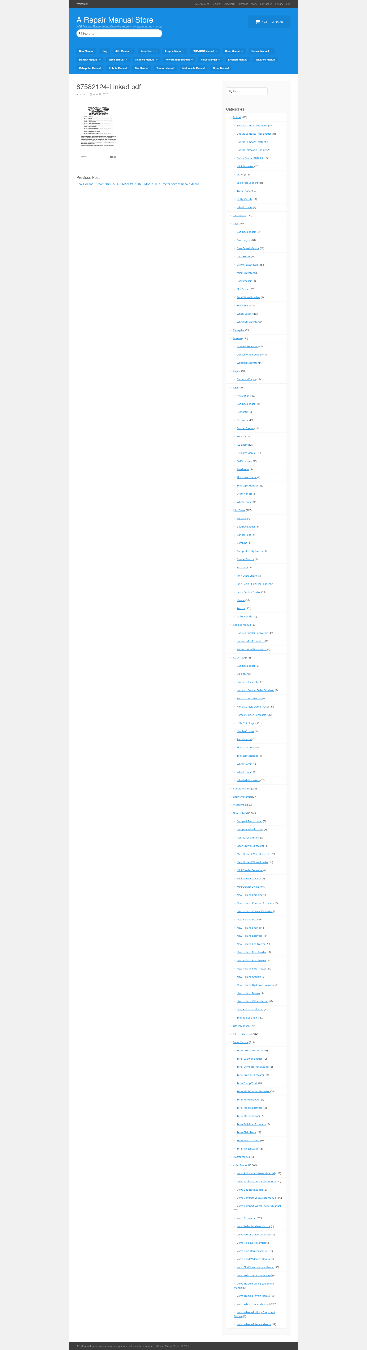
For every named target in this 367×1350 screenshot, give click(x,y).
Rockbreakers (244, 281)
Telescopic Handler (247, 485)
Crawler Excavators (247, 264)
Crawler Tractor (245, 559)
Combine (242, 543)
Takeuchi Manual (265, 59)
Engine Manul (173, 51)
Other (240, 174)
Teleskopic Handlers (248, 1017)
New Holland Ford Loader (251, 952)
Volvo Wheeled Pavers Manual (254, 1324)
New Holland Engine (248, 927)
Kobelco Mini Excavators (251, 641)
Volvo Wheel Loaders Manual (253, 1304)
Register (216, 4)
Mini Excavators (246, 273)
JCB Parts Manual (246, 453)
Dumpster (242, 412)
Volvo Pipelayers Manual (251, 1242)
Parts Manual (244, 739)
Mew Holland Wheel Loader (252, 862)
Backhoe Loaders (246, 231)
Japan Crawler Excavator (250, 845)
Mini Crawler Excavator (250, 886)
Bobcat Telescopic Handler (252, 150)
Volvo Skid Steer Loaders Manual (255, 1267)
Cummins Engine (246, 379)
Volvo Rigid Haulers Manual (252, 1251)
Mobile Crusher (245, 731)
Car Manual (141, 68)
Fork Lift (241, 436)
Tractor (241, 608)
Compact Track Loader (249, 821)
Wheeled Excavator (248, 362)
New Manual (86, 51)
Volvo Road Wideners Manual (253, 1259)
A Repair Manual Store (114, 19)
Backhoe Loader (246, 404)
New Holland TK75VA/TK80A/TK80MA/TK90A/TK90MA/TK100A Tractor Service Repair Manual (138, 184)
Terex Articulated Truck (250, 1050)
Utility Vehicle (244, 199)
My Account (202, 4)
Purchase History (247, 4)
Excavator (242, 420)
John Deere (147, 51)
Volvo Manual (209, 59)
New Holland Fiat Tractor (251, 944)
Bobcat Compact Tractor (251, 142)
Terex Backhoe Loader (249, 1058)
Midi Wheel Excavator (249, 878)
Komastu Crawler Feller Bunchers (255, 690)
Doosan (237, 338)
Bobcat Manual (260, 51)
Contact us (266, 4)
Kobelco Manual (144, 59)
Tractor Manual (165, 68)
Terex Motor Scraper (248, 1116)
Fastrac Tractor (245, 428)
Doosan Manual (88, 59)
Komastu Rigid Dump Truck (252, 706)
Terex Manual (116, 59)
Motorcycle (239, 804)
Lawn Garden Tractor (249, 592)
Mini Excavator (245, 166)
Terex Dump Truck (247, 1083)
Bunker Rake (244, 534)
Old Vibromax (245, 461)
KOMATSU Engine (247, 723)
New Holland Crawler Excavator (255, 911)
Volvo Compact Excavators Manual (256, 1197)
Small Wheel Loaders (248, 297)
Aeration (242, 518)
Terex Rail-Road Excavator (251, 1124)
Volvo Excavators (246, 1218)
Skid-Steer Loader (247, 747)
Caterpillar (239, 330)
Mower (241, 600)
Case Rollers (243, 256)
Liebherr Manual (237, 59)
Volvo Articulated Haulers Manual (256, 1173)
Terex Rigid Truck (246, 1132)
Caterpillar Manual (90, 68)
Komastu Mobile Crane (250, 698)
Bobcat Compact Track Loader (254, 133)
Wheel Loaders (245, 313)
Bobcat (237, 117)
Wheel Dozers (244, 764)
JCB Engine (243, 444)
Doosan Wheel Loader (249, 354)
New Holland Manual (178, 59)
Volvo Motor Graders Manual (253, 1234)
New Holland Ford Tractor (251, 968)
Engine (237, 371)
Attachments (244, 395)
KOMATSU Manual (203, 51)
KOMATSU (239, 657)
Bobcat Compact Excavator (252, 125)
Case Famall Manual (248, 248)
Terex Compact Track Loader (253, 1066)
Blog (104, 51)
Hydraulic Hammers (248, 837)
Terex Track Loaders (248, 1140)
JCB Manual (122, 51)
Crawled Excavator (247, 346)
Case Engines (244, 240)
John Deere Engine (247, 575)
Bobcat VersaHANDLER (250, 158)
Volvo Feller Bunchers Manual (253, 1226)
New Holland (240, 813)
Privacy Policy (283, 4)
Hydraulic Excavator (248, 682)
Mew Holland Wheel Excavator (254, 854)
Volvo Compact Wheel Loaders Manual (259, 1206)
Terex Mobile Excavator (250, 1107)
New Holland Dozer (248, 919)
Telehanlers (243, 305)
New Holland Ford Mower (251, 960)
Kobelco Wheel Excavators (252, 649)
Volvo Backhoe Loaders (250, 1189)
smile (82, 94)
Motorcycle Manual (193, 68)
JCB (235, 387)
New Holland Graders (249, 976)
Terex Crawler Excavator (250, 1075)
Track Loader (244, 191)
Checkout (229, 4)
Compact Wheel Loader (250, 829)
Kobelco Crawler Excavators (252, 633)
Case (235, 223)
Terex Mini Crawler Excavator (253, 1091)
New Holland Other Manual (252, 1001)
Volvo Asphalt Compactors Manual (256, 1181)
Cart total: (272, 22)
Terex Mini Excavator (249, 1099)
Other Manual (221, 68)
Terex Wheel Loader (248, 1148)
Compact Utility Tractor (250, 551)
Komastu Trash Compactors (253, 715)
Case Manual (232, 51)
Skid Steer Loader (247, 182)
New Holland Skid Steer (250, 1009)
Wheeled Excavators (248, 322)
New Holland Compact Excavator (255, 903)
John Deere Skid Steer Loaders (254, 584)
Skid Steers (243, 289)
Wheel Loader (245, 207)
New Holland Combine (249, 895)
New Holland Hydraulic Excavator (256, 985)
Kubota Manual (118, 68)
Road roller (243, 469)
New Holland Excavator (250, 935)
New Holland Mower (248, 993)
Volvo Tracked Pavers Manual (253, 1295)
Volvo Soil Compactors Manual (254, 1275)
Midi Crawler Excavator (250, 870)
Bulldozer (242, 673)
